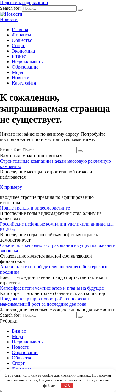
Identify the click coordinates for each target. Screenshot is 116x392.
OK (67, 385)
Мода (17, 72)
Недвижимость (27, 61)
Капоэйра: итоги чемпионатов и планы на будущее (52, 288)
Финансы (21, 34)
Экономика (23, 50)
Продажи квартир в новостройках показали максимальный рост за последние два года (44, 301)
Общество (22, 40)
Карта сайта (24, 82)
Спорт (18, 45)
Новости (9, 19)
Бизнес (19, 56)
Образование (25, 66)
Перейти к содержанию (24, 2)
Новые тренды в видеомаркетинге (35, 207)
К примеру (11, 187)
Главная (20, 29)
